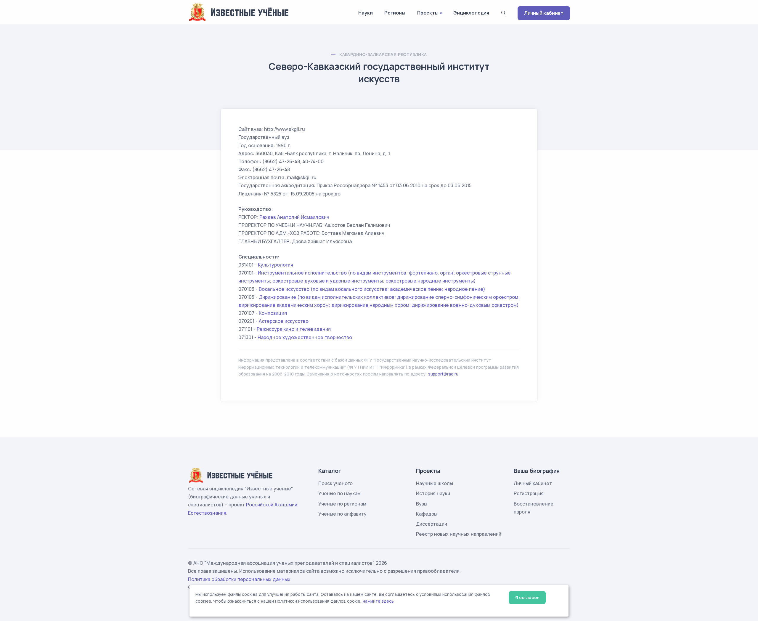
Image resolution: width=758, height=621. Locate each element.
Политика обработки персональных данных (239, 579)
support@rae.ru (443, 374)
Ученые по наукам (339, 493)
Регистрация (529, 493)
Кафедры (426, 514)
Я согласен (527, 597)
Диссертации (431, 524)
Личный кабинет (543, 13)
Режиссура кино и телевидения (294, 329)
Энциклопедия (471, 12)
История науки (433, 493)
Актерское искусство (284, 321)
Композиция (273, 313)
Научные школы (434, 483)
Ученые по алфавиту (342, 514)
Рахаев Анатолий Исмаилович (294, 217)
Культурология (275, 264)
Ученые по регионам (342, 503)
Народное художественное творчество (305, 337)
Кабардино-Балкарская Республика (383, 54)
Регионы (394, 12)
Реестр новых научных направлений (458, 534)
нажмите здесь (378, 601)
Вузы (421, 503)
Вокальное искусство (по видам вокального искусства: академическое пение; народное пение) (372, 289)
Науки (365, 12)
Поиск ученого (335, 483)
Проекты (428, 12)
